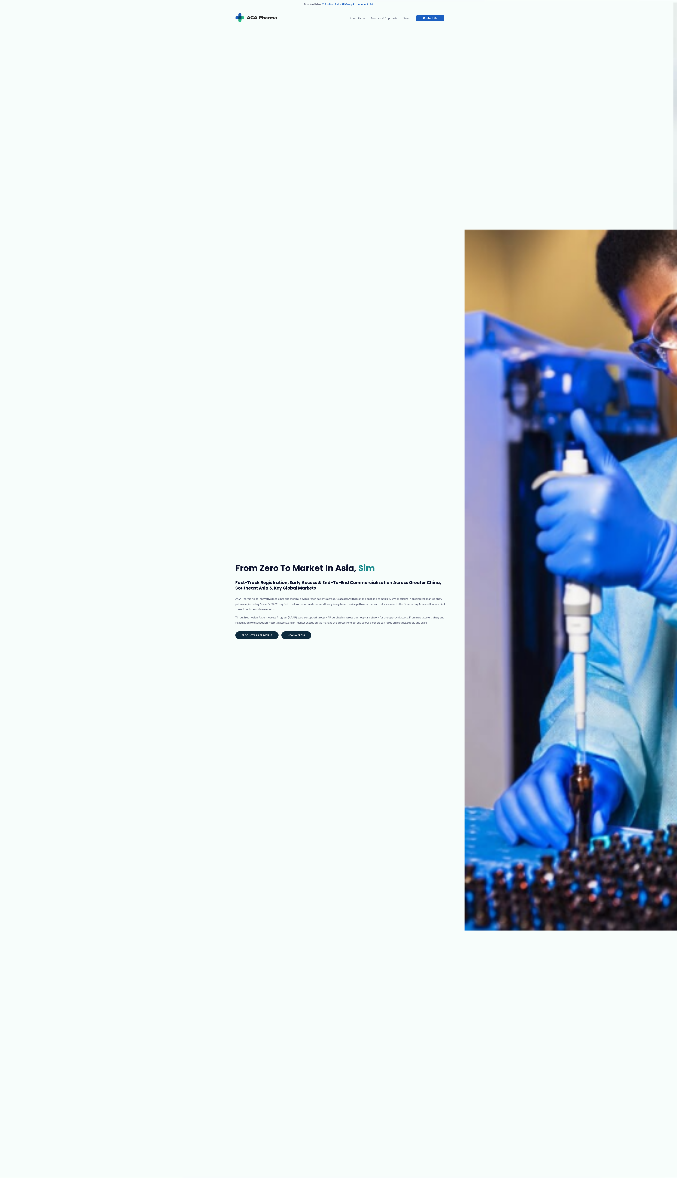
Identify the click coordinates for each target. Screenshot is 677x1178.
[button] (363, 18)
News (406, 18)
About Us (355, 18)
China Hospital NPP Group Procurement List (347, 4)
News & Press (296, 635)
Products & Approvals (384, 18)
